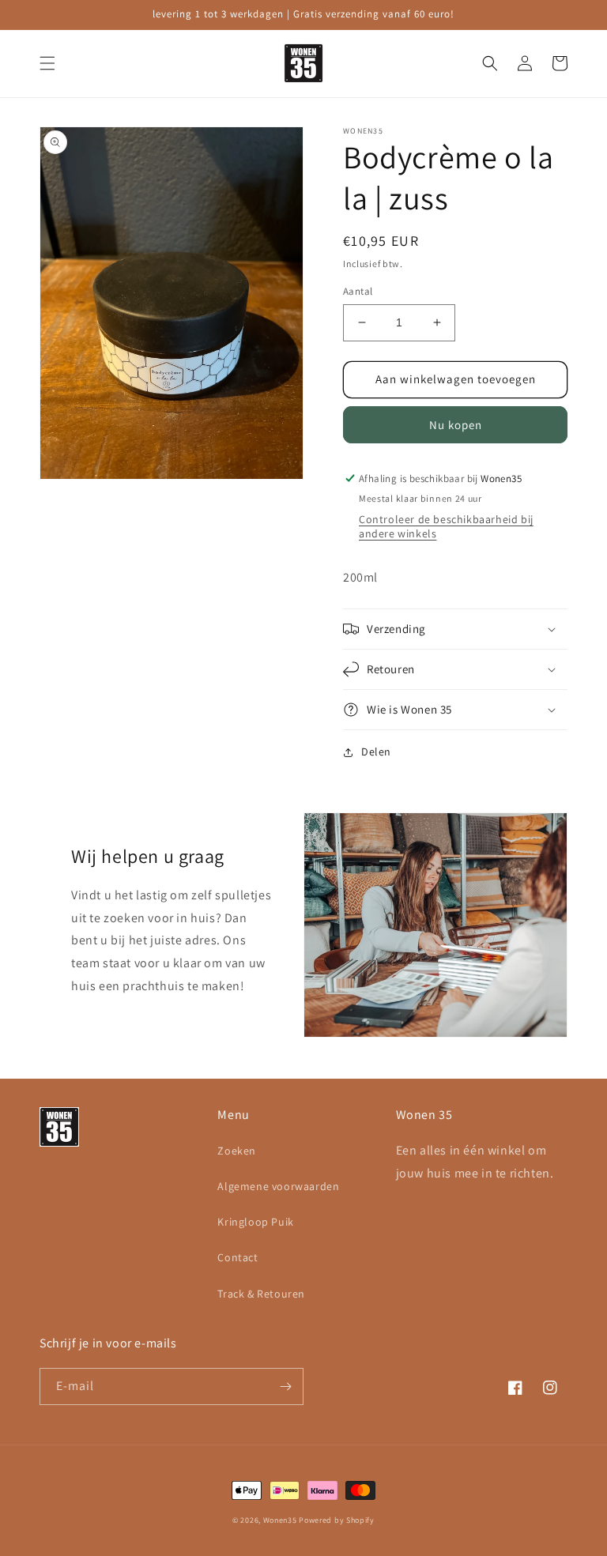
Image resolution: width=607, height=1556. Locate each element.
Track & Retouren (261, 1294)
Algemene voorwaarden (278, 1186)
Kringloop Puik (255, 1222)
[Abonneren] (285, 1386)
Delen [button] (376, 751)
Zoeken (236, 1150)
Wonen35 (280, 1520)
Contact (237, 1257)
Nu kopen (455, 424)
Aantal (357, 291)
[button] (47, 63)
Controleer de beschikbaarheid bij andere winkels (446, 526)
